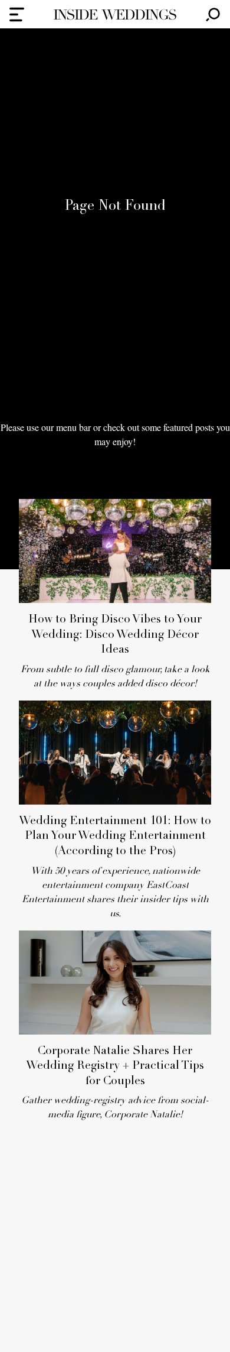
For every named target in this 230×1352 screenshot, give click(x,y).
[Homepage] (115, 14)
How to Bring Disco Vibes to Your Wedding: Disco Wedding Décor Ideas (115, 635)
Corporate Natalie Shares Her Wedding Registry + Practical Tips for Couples (115, 1066)
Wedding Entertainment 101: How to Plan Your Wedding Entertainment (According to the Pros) (115, 836)
